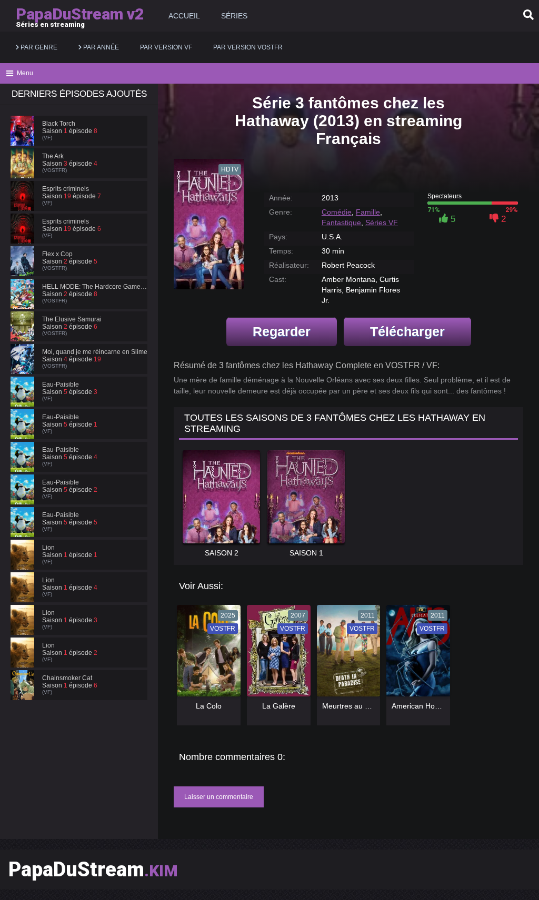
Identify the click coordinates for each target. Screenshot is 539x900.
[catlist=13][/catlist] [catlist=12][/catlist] (206, 654)
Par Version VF (166, 47)
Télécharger (407, 331)
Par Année (100, 47)
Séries (234, 16)
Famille (368, 212)
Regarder (282, 331)
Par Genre (38, 47)
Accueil (184, 16)
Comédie (337, 212)
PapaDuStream (93, 869)
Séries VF (381, 222)
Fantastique (341, 222)
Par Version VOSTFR (248, 47)
